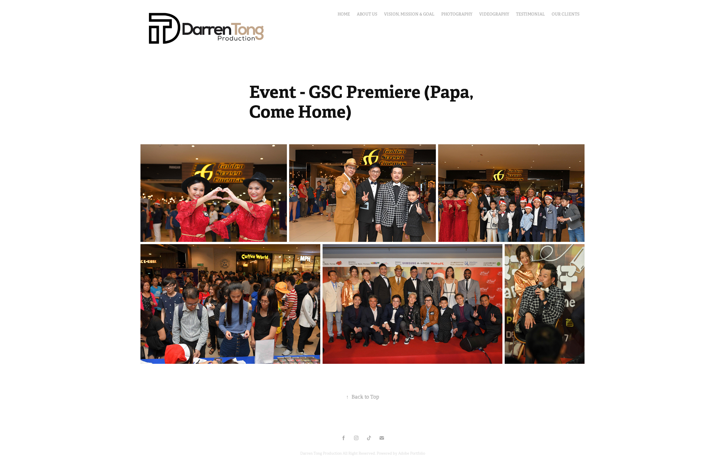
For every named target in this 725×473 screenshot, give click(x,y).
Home (344, 14)
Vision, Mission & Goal (409, 14)
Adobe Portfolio (411, 453)
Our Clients (565, 14)
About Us (367, 14)
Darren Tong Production (321, 453)
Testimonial (530, 14)
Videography (494, 14)
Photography (456, 14)
